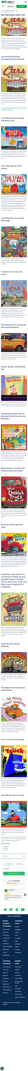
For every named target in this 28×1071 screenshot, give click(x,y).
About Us (17, 972)
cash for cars (5, 970)
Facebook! (11, 839)
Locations (17, 970)
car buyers (5, 981)
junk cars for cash (7, 987)
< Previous (4, 856)
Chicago (17, 927)
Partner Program (18, 978)
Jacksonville (18, 952)
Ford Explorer (6, 944)
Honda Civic (5, 932)
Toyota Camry (6, 935)
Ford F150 (5, 941)
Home (2, 10)
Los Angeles (17, 938)
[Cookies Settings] (2, 1068)
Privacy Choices (18, 994)
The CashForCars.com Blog (10, 10)
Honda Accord (6, 929)
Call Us (11, 6)
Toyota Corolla (6, 938)
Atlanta (16, 947)
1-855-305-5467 (16, 916)
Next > (24, 856)
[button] (3, 895)
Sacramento (17, 944)
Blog (16, 986)
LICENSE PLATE (19, 864)
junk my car (5, 975)
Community (17, 975)
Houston (17, 932)
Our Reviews (18, 988)
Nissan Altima (6, 949)
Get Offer (21, 6)
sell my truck (6, 978)
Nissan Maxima (6, 955)
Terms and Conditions (20, 997)
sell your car (5, 993)
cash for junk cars (7, 967)
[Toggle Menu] (26, 2)
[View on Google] (6, 890)
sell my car (5, 972)
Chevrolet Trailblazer (7, 946)
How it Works (18, 967)
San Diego (17, 950)
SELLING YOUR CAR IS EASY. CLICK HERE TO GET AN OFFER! (13, 109)
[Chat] (3, 6)
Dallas (16, 941)
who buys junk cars (7, 990)
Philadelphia (18, 929)
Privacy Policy (18, 991)
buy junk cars (6, 984)
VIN (9, 864)
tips (16, 10)
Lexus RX (5, 952)
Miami (16, 935)
